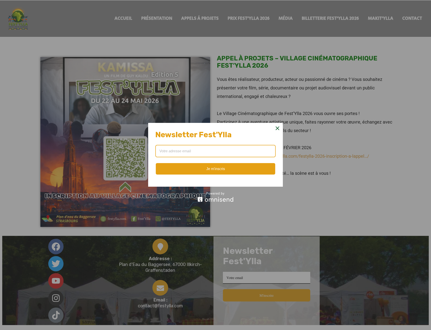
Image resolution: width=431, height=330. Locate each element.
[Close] (277, 128)
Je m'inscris (215, 169)
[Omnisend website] (215, 197)
